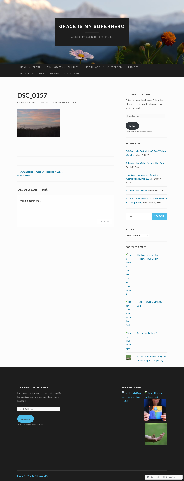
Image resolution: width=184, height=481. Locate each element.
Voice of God (114, 67)
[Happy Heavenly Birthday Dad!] (156, 395)
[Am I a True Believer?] (155, 410)
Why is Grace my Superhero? (62, 67)
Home (23, 67)
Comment (104, 221)
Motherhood (92, 67)
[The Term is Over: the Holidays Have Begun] (133, 397)
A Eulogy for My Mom (137, 190)
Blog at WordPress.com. (32, 476)
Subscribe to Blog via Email (33, 387)
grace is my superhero (92, 26)
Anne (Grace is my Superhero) (58, 102)
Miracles (133, 67)
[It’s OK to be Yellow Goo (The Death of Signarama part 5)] (156, 434)
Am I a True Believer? (147, 333)
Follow (132, 125)
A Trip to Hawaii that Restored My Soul (145, 163)
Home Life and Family (32, 73)
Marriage (55, 73)
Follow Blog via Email (138, 95)
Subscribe (25, 418)
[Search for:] (146, 216)
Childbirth (73, 73)
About (36, 67)
